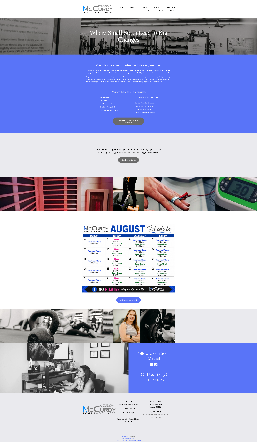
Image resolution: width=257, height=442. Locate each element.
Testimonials (171, 7)
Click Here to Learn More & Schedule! (128, 121)
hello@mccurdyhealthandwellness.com (156, 415)
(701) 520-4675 (156, 417)
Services (133, 7)
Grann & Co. (132, 436)
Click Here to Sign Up (128, 160)
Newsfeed (160, 10)
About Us (157, 7)
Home (121, 7)
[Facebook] (151, 364)
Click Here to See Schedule (128, 300)
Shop (148, 10)
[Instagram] (155, 364)
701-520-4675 (133, 152)
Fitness (144, 7)
